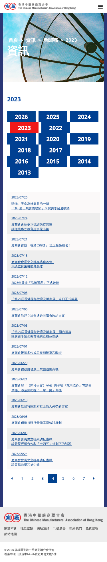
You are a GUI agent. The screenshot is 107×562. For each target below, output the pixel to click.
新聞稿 (50, 40)
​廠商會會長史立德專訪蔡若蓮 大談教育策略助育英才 (32, 264)
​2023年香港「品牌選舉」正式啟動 (35, 282)
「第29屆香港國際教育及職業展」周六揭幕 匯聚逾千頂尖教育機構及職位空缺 (41, 334)
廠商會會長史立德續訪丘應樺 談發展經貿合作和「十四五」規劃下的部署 (41, 441)
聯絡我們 (75, 528)
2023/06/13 (19, 400)
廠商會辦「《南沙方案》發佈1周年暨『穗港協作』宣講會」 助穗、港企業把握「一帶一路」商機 (53, 387)
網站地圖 (10, 534)
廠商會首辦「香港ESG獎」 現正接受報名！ (41, 245)
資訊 (31, 40)
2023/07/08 (19, 292)
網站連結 (43, 528)
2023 (71, 40)
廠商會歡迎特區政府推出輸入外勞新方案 (39, 406)
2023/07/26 (19, 197)
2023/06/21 (19, 379)
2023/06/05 (19, 416)
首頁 (13, 40)
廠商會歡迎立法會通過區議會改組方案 (38, 315)
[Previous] (11, 478)
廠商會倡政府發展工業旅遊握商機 (34, 369)
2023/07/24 (19, 218)
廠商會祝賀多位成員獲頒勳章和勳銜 (36, 352)
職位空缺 (27, 528)
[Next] (93, 478)
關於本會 (10, 528)
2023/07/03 (19, 325)
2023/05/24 (19, 453)
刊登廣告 (59, 528)
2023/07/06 (19, 309)
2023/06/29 (19, 363)
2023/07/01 (19, 346)
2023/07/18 (19, 255)
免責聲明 (92, 528)
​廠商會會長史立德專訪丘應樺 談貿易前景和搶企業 (32, 462)
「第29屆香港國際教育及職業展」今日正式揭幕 (44, 299)
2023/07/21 (19, 239)
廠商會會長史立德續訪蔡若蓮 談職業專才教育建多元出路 (32, 226)
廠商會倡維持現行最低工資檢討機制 (36, 422)
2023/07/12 (19, 276)
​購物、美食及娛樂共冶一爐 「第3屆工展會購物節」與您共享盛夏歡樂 (40, 205)
